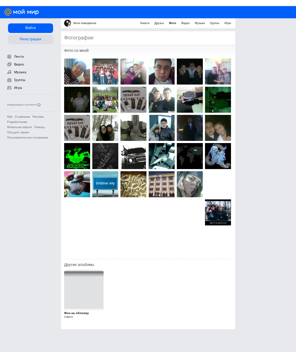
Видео (185, 23)
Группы (215, 23)
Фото (173, 23)
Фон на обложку (76, 313)
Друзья (160, 23)
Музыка (200, 23)
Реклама (38, 116)
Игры (227, 23)
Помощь (39, 127)
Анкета (145, 23)
